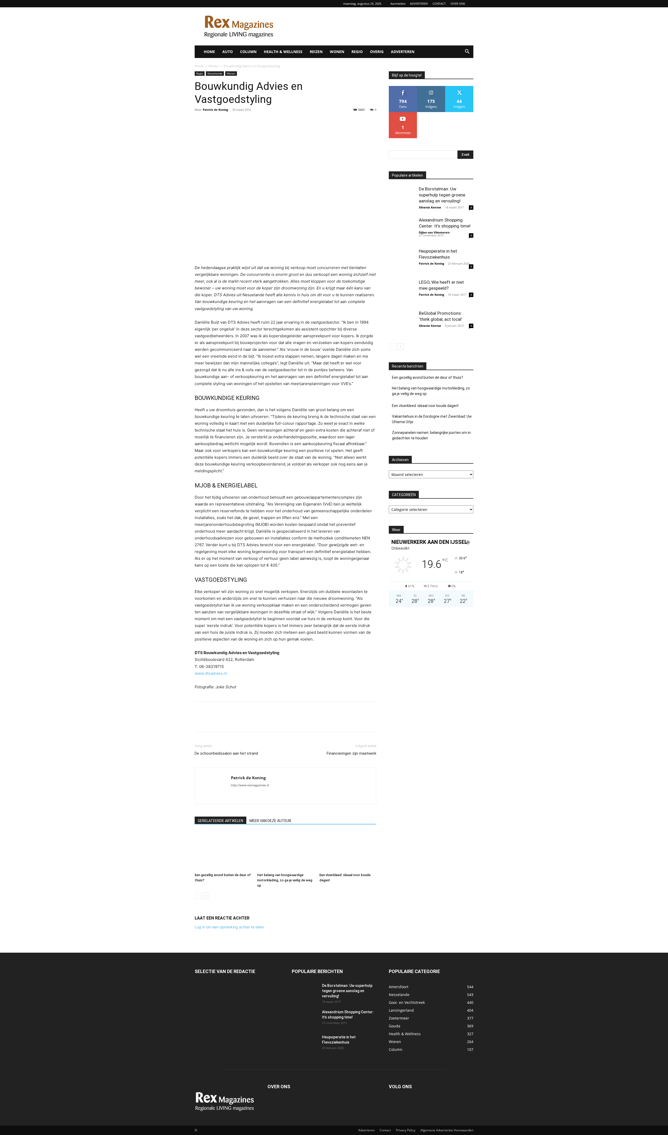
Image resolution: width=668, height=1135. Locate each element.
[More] (248, 121)
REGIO (357, 51)
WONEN (337, 51)
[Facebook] (200, 121)
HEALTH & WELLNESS (283, 51)
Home (199, 66)
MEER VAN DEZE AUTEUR (270, 821)
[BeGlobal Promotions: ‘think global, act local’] (402, 323)
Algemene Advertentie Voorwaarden (446, 1130)
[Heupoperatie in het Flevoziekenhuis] (402, 261)
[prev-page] (198, 896)
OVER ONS (458, 3)
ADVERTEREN (419, 3)
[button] (467, 52)
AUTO (227, 51)
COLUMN (248, 51)
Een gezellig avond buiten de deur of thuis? (427, 377)
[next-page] (206, 896)
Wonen (213, 66)
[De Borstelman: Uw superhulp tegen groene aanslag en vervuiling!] (402, 199)
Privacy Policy (405, 1130)
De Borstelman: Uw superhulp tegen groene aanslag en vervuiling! (442, 194)
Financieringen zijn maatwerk (351, 753)
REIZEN (316, 51)
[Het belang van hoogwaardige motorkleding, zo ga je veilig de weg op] (285, 851)
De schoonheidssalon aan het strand (226, 753)
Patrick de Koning (215, 110)
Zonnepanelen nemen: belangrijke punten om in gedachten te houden (431, 435)
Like (403, 88)
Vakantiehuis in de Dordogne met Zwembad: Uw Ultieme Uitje (432, 419)
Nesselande (214, 73)
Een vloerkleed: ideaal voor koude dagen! (425, 406)
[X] (212, 121)
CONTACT (439, 3)
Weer (396, 530)
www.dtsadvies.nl (211, 673)
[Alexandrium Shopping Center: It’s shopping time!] (402, 230)
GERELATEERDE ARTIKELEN (220, 821)
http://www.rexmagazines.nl (250, 785)
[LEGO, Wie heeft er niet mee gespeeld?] (402, 292)
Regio (199, 73)
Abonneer (403, 114)
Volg (431, 88)
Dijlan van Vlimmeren (434, 232)
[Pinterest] (224, 121)
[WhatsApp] (236, 121)
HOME (209, 51)
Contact (385, 1130)
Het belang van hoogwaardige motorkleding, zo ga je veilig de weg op (284, 880)
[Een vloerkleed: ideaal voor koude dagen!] (347, 851)
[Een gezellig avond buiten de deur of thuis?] (223, 851)
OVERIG (377, 51)
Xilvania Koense (430, 207)
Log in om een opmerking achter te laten (229, 927)
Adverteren (366, 1130)
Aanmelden (398, 3)
